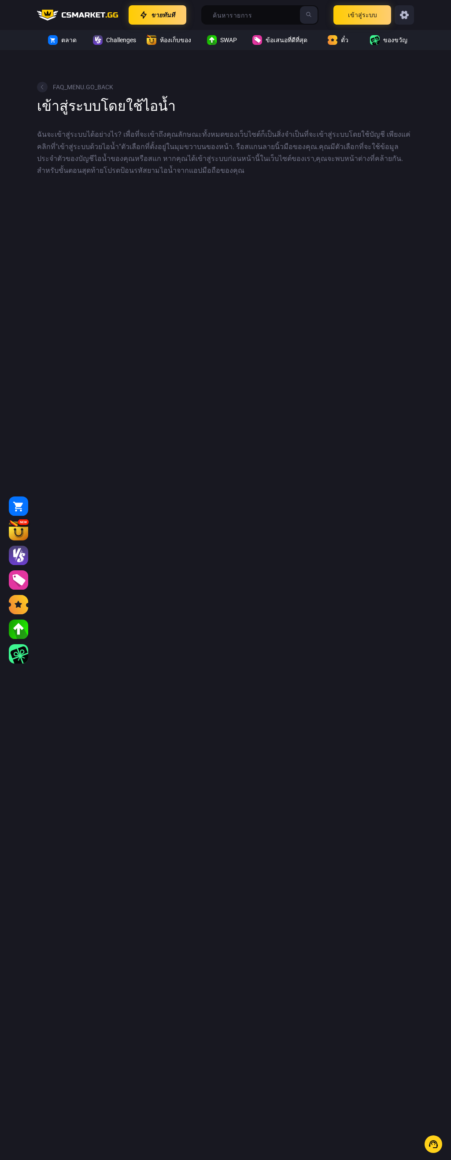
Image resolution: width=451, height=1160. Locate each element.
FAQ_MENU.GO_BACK (83, 87)
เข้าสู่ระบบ (362, 14)
